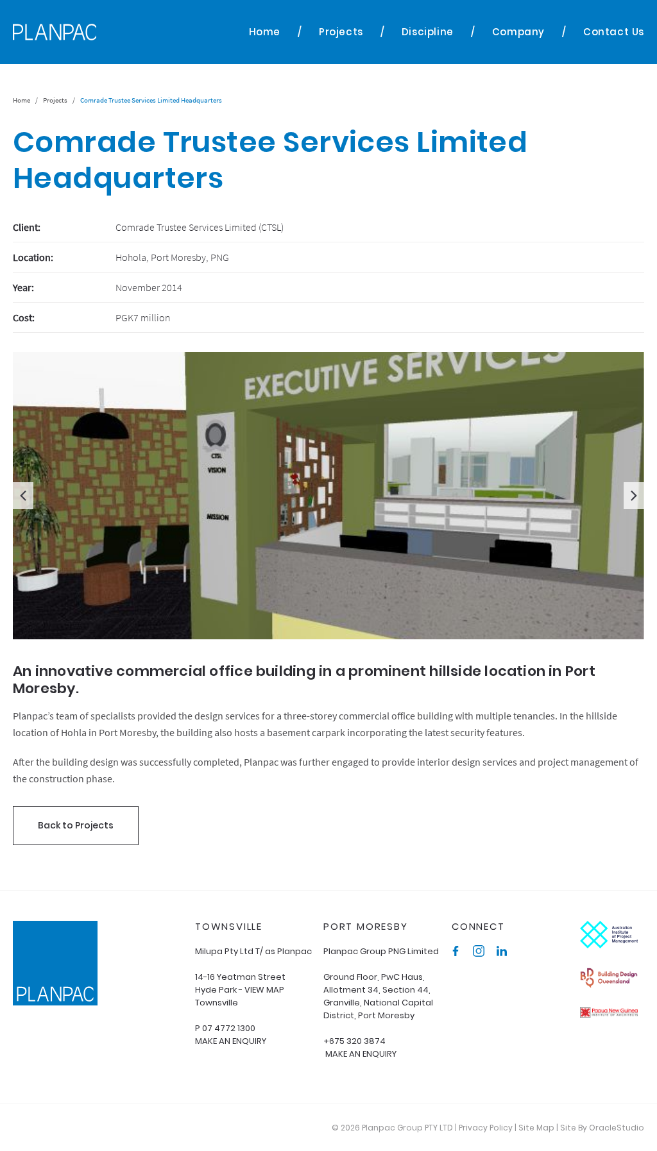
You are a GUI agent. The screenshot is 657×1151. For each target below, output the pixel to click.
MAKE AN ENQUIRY (230, 1041)
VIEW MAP (264, 990)
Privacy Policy (486, 1127)
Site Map (536, 1127)
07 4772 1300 (228, 1028)
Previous (23, 495)
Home (264, 31)
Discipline (428, 31)
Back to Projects (76, 825)
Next (634, 495)
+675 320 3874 (354, 1041)
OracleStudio (616, 1127)
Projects (341, 31)
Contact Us (613, 31)
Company (518, 31)
